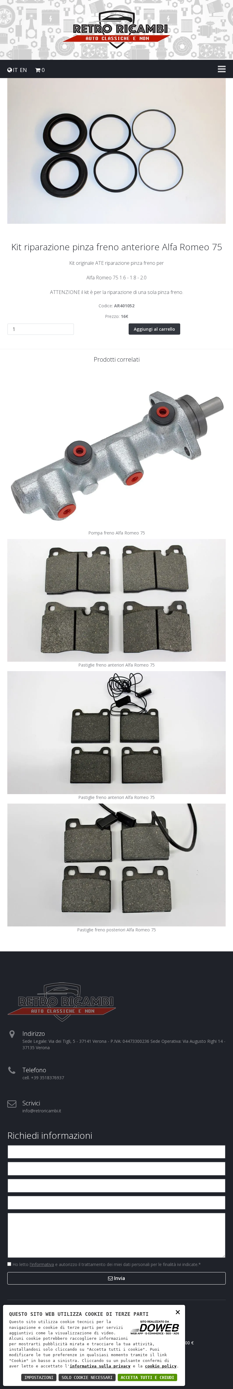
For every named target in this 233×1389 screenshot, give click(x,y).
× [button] (178, 1311)
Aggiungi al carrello (154, 329)
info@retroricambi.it (41, 1111)
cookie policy (161, 1366)
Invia (119, 1278)
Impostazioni (38, 1377)
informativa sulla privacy (100, 1366)
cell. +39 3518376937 (43, 1077)
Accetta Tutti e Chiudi (147, 1377)
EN (23, 70)
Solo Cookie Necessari (87, 1377)
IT (15, 70)
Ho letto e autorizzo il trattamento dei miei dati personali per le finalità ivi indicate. (106, 1264)
